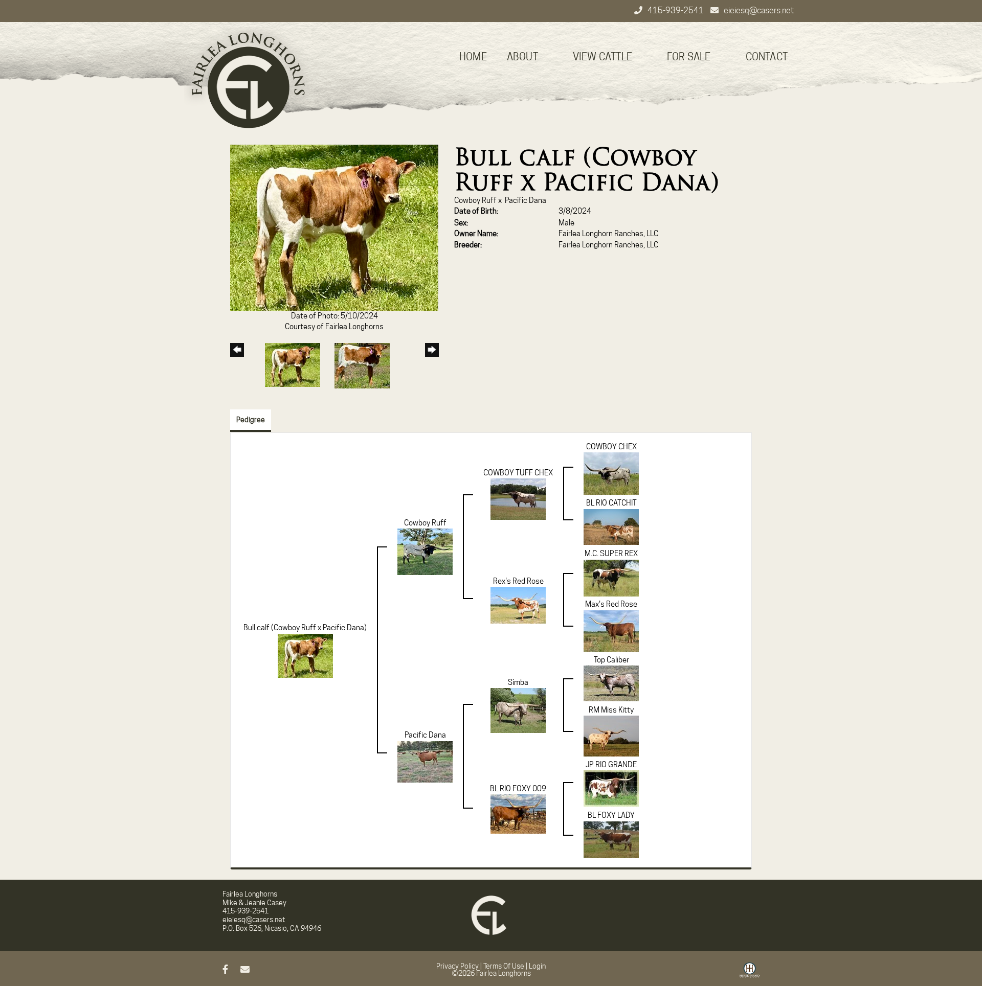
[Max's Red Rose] (611, 630)
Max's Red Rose (611, 604)
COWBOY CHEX (611, 446)
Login (537, 966)
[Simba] (518, 710)
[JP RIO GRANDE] (611, 788)
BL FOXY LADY (611, 815)
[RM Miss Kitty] (611, 735)
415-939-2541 (676, 10)
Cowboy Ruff (475, 200)
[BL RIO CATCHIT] (611, 526)
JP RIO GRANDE (611, 764)
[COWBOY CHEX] (611, 473)
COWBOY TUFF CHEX (518, 472)
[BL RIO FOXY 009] (518, 813)
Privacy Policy (457, 966)
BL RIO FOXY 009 (518, 788)
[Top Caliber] (611, 682)
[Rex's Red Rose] (518, 604)
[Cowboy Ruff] (425, 551)
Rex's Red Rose (518, 581)
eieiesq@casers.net (759, 10)
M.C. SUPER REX (611, 553)
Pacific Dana (525, 200)
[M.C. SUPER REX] (611, 577)
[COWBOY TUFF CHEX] (518, 498)
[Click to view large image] (334, 227)
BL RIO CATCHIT (611, 503)
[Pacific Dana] (425, 761)
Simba (518, 682)
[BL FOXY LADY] (611, 839)
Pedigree (250, 420)
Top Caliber (611, 659)
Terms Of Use (503, 966)
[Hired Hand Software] (750, 973)
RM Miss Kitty (611, 710)
